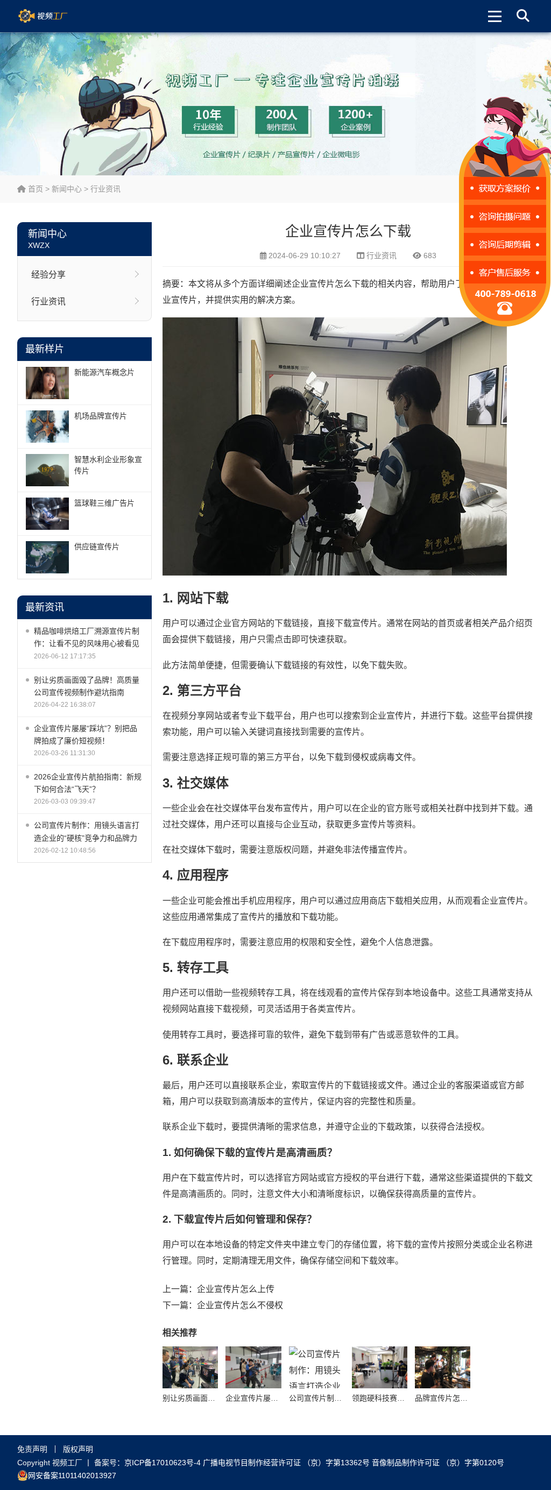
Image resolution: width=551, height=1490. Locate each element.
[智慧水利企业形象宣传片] (47, 470)
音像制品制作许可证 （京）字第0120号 (438, 1462)
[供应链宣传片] (47, 557)
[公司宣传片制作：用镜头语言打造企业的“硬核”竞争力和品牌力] (316, 1367)
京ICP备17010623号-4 (162, 1462)
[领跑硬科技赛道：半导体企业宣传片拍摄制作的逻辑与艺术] (379, 1367)
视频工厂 (55, 16)
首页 (34, 189)
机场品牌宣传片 (100, 415)
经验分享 (48, 274)
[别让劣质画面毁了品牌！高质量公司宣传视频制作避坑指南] (190, 1367)
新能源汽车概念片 (104, 372)
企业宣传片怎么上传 (235, 1289)
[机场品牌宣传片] (47, 426)
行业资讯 (105, 189)
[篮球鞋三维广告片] (47, 514)
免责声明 (32, 1449)
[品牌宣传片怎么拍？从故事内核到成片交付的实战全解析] (442, 1367)
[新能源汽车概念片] (47, 383)
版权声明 (78, 1449)
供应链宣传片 (96, 546)
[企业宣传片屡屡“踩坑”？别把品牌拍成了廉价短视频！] (253, 1367)
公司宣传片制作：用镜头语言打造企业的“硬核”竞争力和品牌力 (86, 831)
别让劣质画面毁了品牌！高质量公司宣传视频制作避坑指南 (86, 686)
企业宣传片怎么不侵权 (240, 1305)
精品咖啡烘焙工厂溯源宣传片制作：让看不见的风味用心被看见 (86, 637)
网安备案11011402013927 (72, 1475)
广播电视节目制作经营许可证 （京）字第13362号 (286, 1462)
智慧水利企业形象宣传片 (108, 465)
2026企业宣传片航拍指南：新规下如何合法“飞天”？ (88, 782)
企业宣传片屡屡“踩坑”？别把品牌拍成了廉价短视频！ (85, 734)
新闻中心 (67, 189)
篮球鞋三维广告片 (104, 503)
